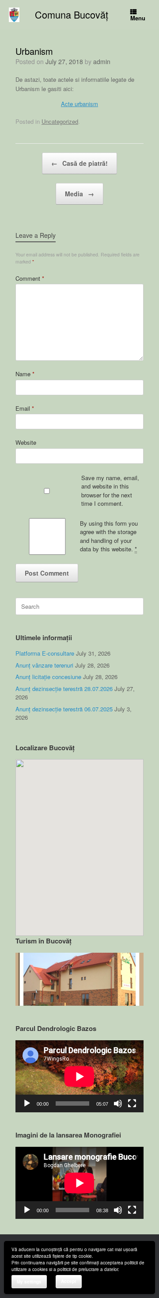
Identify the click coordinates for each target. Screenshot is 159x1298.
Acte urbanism (79, 103)
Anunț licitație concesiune (48, 676)
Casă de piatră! (79, 163)
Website (25, 442)
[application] (79, 1076)
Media (79, 193)
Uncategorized (60, 121)
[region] (79, 979)
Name (24, 374)
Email (24, 408)
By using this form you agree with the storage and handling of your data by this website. (109, 536)
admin (101, 61)
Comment (29, 278)
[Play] (27, 1103)
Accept (68, 1281)
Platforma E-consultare (44, 653)
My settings (29, 1282)
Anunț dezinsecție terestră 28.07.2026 (64, 688)
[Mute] (118, 1103)
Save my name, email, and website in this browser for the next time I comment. (110, 490)
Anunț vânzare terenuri (44, 665)
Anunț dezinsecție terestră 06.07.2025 (64, 709)
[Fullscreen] (132, 1103)
